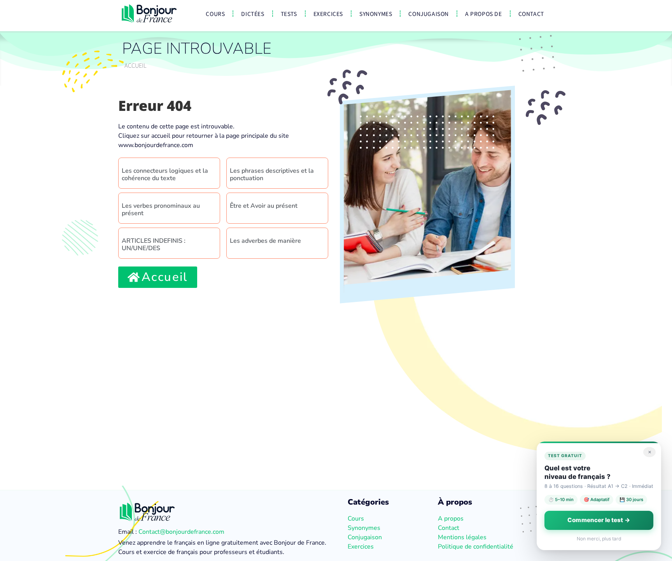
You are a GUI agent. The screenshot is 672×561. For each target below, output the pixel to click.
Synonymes (375, 14)
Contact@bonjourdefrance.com (181, 532)
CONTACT (531, 14)
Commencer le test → (598, 520)
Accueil (135, 65)
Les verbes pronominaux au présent (161, 209)
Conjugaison (428, 14)
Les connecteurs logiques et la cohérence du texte (165, 174)
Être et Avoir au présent (264, 206)
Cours (215, 14)
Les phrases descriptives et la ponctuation (272, 174)
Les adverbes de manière (265, 241)
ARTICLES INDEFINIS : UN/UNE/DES (154, 244)
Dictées (252, 14)
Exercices (328, 14)
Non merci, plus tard (599, 539)
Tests (289, 14)
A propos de (483, 14)
